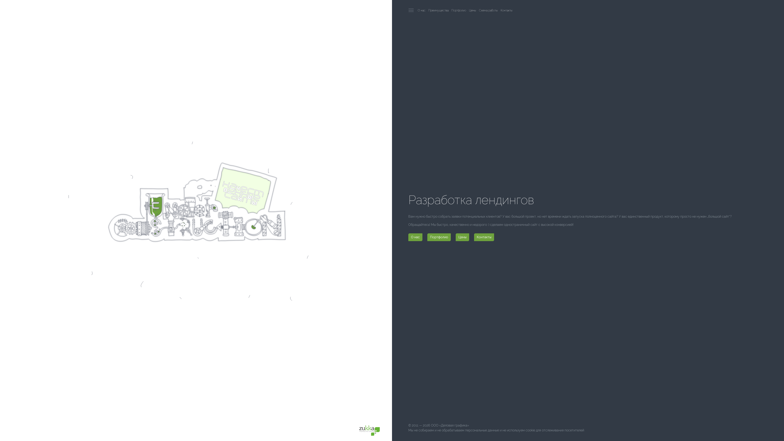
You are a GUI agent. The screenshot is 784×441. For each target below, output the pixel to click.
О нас (421, 10)
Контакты (506, 10)
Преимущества (438, 10)
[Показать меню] (411, 10)
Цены (472, 10)
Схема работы (488, 10)
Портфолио (458, 10)
